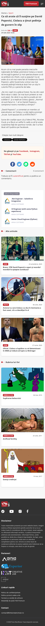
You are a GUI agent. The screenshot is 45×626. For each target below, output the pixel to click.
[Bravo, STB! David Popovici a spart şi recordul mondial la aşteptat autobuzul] (22, 256)
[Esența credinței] (22, 468)
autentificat (18, 176)
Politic (6, 305)
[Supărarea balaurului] (22, 387)
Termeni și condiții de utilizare (12, 598)
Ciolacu (7, 140)
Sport (11, 13)
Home (4, 13)
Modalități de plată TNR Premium (13, 601)
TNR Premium (31, 4)
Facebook (23, 151)
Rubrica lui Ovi (8, 395)
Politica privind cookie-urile (10, 595)
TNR (8, 30)
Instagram (34, 151)
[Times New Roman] (5, 3)
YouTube (17, 154)
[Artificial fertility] (22, 427)
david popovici (19, 140)
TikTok (7, 154)
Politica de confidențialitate (10, 593)
